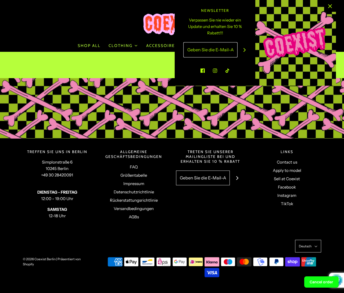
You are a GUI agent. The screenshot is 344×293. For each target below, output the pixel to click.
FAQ (134, 166)
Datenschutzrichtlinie (134, 191)
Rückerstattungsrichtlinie (134, 200)
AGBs (134, 216)
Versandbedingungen (134, 208)
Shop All (89, 45)
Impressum (133, 183)
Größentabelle (133, 175)
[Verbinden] (244, 49)
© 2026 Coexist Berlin (39, 259)
